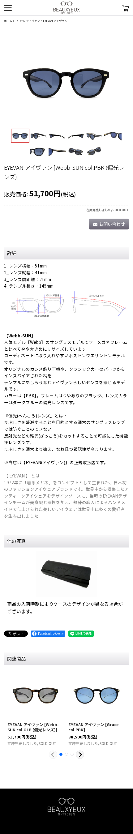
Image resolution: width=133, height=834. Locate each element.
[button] (20, 136)
